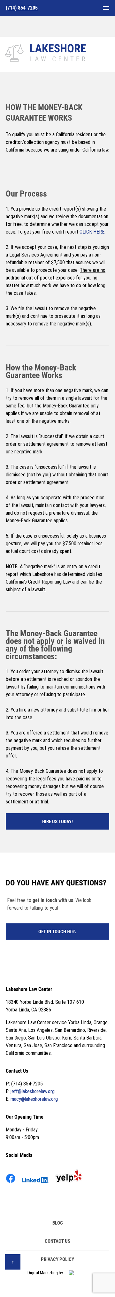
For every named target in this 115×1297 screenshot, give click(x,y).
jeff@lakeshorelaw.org (33, 1091)
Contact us (57, 1241)
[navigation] (106, 8)
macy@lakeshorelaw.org (34, 1099)
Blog (57, 1223)
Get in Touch (57, 932)
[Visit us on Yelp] (68, 1184)
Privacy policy (57, 1259)
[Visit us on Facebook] (10, 1184)
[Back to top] (12, 1262)
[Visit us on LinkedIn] (35, 1184)
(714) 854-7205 (27, 1084)
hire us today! (57, 821)
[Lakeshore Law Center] (46, 52)
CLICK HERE (92, 232)
